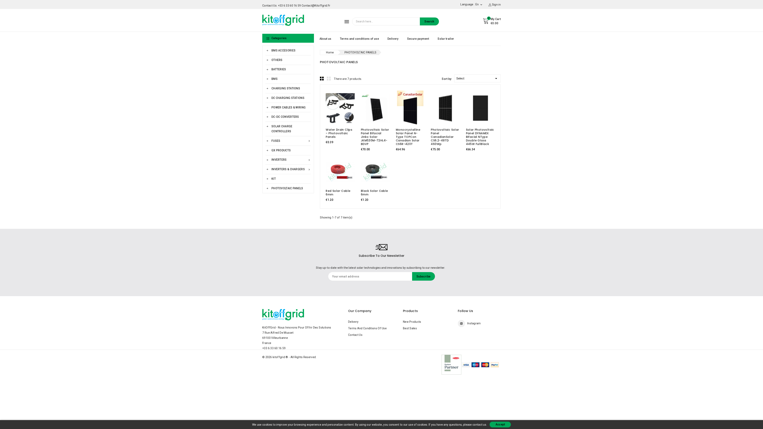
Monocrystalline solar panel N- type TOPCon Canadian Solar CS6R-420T (408, 137)
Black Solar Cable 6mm (374, 192)
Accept (500, 424)
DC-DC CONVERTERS (285, 116)
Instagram (474, 323)
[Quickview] (344, 108)
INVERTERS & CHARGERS (291, 169)
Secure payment (418, 38)
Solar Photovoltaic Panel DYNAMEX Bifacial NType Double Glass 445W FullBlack (480, 137)
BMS (274, 78)
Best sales (410, 328)
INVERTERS (291, 159)
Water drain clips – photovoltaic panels (339, 133)
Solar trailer (446, 38)
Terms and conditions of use (359, 38)
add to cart (336, 108)
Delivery (392, 38)
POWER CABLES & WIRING (288, 107)
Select (477, 78)
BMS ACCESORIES (283, 50)
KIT (273, 178)
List (329, 78)
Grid (322, 78)
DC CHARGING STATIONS (287, 98)
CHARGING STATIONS (285, 88)
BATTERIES (278, 69)
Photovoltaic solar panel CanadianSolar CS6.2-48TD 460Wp (445, 137)
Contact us (355, 334)
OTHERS (277, 60)
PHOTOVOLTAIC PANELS (287, 188)
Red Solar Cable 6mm (338, 192)
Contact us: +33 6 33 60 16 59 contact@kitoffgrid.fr (296, 5)
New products (412, 321)
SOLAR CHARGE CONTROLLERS (281, 129)
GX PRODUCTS (281, 150)
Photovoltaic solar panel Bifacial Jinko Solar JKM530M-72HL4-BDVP (375, 137)
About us (325, 38)
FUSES (291, 141)
